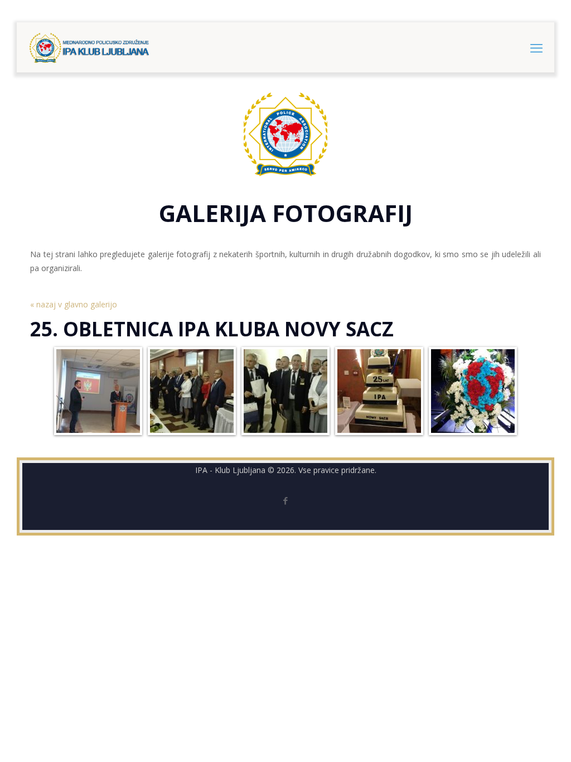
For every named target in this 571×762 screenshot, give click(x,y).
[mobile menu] (536, 47)
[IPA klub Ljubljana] (89, 47)
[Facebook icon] (286, 500)
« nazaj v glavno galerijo (73, 304)
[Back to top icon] (517, 739)
